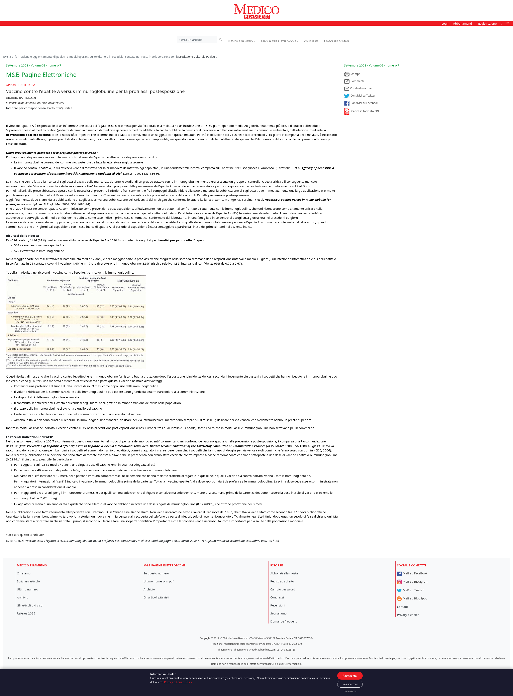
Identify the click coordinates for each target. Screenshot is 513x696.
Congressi (311, 41)
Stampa (355, 74)
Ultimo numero (27, 589)
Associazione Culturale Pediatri (196, 56)
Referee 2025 (26, 613)
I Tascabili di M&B (336, 41)
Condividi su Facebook (364, 103)
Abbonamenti (462, 23)
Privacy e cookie (408, 615)
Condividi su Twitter (363, 95)
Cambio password (282, 589)
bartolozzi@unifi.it (59, 108)
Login (445, 23)
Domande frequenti (283, 621)
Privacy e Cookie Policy (178, 682)
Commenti (357, 81)
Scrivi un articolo (28, 581)
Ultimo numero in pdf (158, 581)
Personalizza (350, 691)
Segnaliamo (278, 613)
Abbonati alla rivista (284, 573)
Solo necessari (350, 684)
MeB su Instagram (415, 581)
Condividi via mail (360, 88)
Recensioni (277, 605)
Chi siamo (23, 573)
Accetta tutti (350, 675)
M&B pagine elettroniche (278, 41)
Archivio (22, 597)
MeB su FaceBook (414, 573)
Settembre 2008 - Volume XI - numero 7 (371, 65)
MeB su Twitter (413, 590)
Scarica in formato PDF (365, 111)
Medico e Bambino (240, 41)
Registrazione (487, 23)
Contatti (402, 607)
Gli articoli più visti (29, 605)
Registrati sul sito (282, 581)
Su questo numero (156, 573)
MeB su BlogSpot (414, 598)
